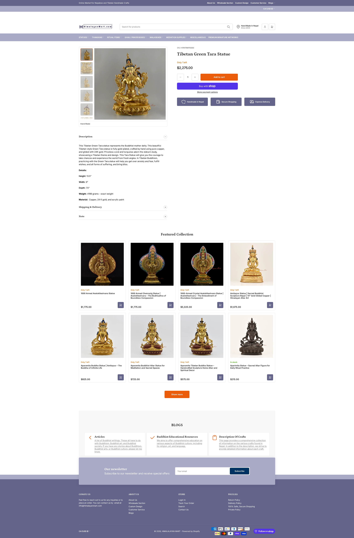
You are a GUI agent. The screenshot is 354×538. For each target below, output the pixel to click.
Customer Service (258, 3)
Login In (182, 500)
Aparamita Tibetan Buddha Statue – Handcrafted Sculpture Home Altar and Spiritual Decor (198, 367)
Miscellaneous (198, 37)
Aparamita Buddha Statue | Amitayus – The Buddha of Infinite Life (101, 366)
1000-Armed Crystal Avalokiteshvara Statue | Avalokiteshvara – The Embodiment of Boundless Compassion (201, 295)
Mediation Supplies (175, 37)
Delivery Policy (234, 503)
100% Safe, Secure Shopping (241, 506)
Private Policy (234, 509)
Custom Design (241, 3)
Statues (83, 37)
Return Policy (234, 500)
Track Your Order (186, 503)
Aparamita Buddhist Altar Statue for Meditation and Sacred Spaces (148, 366)
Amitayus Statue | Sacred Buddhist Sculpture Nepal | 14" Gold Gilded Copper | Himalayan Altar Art (250, 295)
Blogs (270, 3)
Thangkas (97, 37)
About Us (211, 3)
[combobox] (176, 27)
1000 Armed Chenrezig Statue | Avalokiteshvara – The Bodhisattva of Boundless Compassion (148, 295)
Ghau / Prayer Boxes (135, 37)
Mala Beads (155, 37)
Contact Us (183, 509)
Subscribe (239, 471)
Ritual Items (113, 37)
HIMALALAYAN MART (171, 531)
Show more (177, 394)
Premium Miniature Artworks (223, 37)
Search (181, 506)
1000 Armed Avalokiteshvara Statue (98, 293)
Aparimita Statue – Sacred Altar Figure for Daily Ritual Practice (250, 366)
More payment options (207, 92)
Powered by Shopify (191, 531)
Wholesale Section (225, 3)
